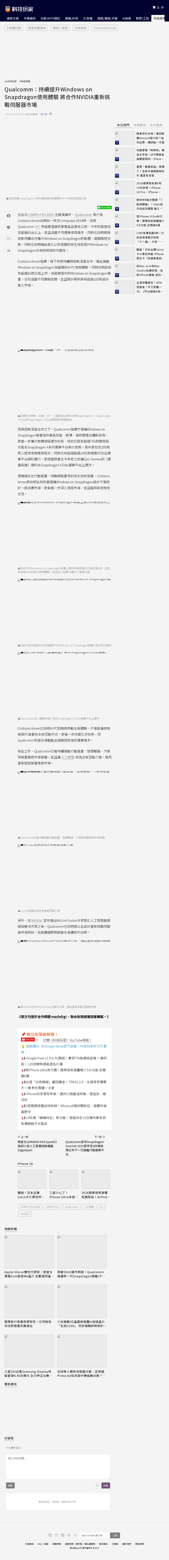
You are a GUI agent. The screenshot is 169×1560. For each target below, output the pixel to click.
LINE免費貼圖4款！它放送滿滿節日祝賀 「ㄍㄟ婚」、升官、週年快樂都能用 (150, 237)
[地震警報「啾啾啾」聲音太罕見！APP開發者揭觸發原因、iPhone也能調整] (125, 154)
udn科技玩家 (10, 81)
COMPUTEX (52, 1206)
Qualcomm (71, 1206)
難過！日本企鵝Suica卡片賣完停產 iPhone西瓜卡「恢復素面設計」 (31, 1195)
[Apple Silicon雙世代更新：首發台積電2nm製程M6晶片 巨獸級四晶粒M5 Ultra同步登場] (29, 1251)
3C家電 (87, 18)
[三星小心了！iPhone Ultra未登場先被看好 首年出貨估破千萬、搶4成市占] (64, 1179)
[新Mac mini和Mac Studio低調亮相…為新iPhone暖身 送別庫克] (125, 270)
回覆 (105, 1485)
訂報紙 (115, 1543)
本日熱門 (123, 125)
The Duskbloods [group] (104, 28)
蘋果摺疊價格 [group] (37, 28)
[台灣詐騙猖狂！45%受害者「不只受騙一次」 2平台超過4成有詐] (125, 287)
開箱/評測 (71, 18)
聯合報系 (103, 1543)
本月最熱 (156, 125)
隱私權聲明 (89, 1543)
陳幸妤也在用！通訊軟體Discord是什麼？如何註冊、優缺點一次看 (150, 137)
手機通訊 (30, 18)
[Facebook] (49, 1535)
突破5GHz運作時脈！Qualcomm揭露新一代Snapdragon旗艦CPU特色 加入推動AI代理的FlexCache (81, 1274)
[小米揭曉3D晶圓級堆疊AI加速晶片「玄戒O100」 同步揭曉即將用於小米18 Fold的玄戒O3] (82, 1301)
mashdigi (59, 1016)
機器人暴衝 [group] (60, 28)
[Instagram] (56, 1535)
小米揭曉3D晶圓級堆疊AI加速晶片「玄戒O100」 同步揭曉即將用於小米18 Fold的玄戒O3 (82, 1324)
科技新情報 (24, 81)
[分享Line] (8, 227)
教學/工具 (142, 18)
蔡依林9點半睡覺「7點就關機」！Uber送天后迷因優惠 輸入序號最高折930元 (149, 204)
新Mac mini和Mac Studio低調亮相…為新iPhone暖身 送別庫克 (150, 270)
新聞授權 (56, 1543)
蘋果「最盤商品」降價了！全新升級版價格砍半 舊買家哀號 (150, 171)
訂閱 (115, 1535)
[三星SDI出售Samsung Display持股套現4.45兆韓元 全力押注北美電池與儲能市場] (29, 1351)
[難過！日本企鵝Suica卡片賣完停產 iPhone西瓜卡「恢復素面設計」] (32, 1179)
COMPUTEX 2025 (30, 1206)
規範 (10, 1485)
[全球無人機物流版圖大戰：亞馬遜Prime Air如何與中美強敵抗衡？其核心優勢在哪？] (82, 1351)
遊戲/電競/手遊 (107, 18)
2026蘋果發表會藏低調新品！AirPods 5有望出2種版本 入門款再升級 (95, 1195)
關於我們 (126, 1543)
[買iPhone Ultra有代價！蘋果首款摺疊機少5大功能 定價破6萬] (125, 220)
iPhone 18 (25, 1163)
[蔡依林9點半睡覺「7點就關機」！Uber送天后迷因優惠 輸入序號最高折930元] (125, 204)
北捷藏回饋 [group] (13, 28)
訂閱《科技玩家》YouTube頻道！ (67, 1040)
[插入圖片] (97, 1485)
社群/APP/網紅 (50, 18)
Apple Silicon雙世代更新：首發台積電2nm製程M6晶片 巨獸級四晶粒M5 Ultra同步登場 (28, 1274)
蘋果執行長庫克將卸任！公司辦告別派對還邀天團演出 (27, 1324)
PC (101, 1206)
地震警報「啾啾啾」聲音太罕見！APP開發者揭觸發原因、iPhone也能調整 (150, 154)
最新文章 (13, 18)
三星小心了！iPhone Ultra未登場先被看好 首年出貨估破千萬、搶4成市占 (63, 1195)
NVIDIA (25, 1214)
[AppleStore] (74, 1535)
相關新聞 (10, 1229)
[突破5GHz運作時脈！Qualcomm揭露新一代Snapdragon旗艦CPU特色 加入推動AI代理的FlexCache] (82, 1251)
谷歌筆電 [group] (80, 28)
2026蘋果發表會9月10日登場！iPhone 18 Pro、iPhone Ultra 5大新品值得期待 (149, 187)
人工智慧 (89, 1206)
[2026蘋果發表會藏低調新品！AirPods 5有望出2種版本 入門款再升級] (96, 1179)
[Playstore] (68, 1535)
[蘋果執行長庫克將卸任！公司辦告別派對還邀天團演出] (29, 1301)
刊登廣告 (29, 1543)
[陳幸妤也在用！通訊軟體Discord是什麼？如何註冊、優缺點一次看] (125, 138)
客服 (46, 1543)
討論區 (9, 1438)
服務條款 (69, 1543)
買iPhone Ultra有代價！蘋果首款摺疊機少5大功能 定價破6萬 (150, 220)
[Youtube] (154, 8)
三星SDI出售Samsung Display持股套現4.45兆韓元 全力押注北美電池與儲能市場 (28, 1373)
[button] (158, 8)
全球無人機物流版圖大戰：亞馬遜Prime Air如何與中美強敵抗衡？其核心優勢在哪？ (81, 1373)
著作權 (79, 1543)
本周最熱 (140, 125)
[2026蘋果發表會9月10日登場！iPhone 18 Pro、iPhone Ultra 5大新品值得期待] (125, 187)
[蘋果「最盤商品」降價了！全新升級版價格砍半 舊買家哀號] (125, 171)
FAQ (40, 1543)
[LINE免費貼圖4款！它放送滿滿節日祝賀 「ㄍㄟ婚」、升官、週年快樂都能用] (125, 237)
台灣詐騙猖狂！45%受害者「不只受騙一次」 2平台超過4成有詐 (149, 287)
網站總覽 (139, 1543)
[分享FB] (8, 216)
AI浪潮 (126, 18)
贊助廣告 (10, 1384)
